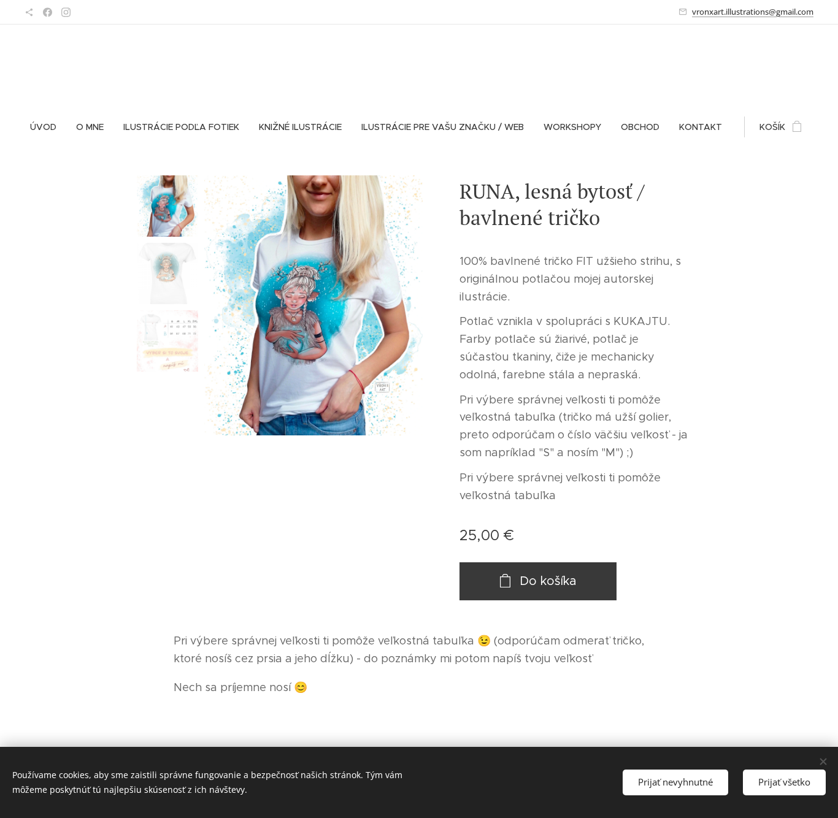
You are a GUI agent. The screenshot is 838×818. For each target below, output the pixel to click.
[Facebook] (47, 12)
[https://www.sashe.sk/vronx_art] (29, 12)
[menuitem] (48, 127)
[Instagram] (66, 12)
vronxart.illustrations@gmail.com (752, 11)
